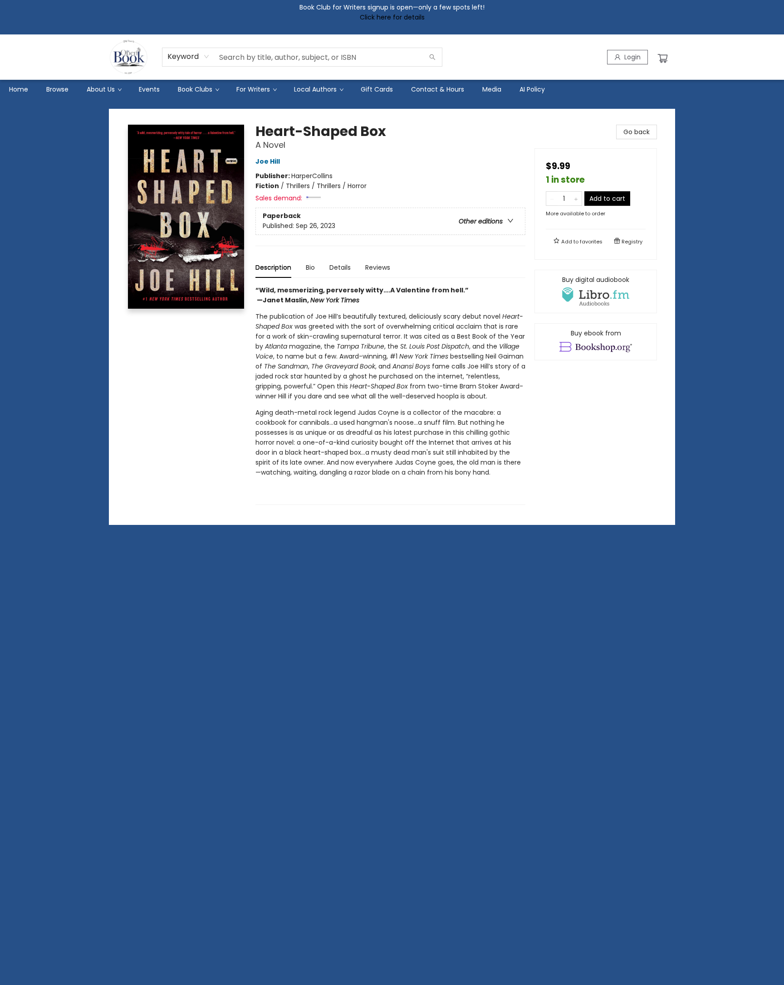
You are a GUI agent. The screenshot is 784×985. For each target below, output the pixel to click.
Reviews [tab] (377, 267)
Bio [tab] (310, 267)
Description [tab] (273, 267)
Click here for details (392, 17)
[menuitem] (18, 89)
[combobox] (188, 56)
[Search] (432, 57)
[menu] (392, 89)
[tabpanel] (390, 395)
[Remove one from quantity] (552, 199)
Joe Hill (267, 161)
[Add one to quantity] (576, 199)
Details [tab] (340, 267)
